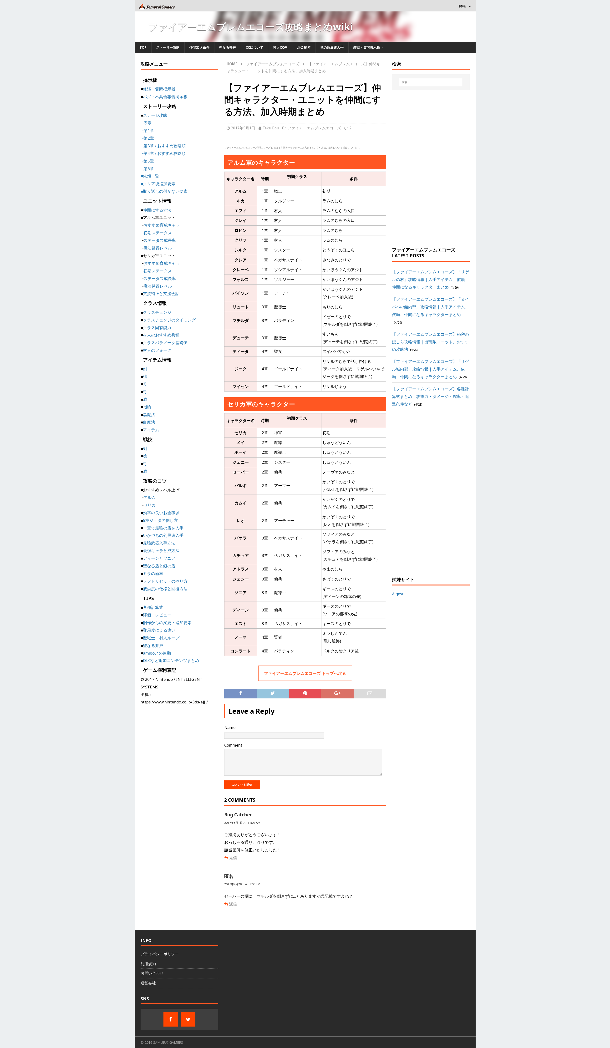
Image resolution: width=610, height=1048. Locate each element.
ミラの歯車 (153, 573)
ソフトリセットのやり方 (165, 581)
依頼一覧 (151, 176)
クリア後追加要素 (159, 183)
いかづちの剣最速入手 (163, 535)
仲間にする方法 (157, 210)
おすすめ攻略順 (171, 145)
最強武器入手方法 (159, 543)
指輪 (147, 407)
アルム (149, 497)
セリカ (149, 505)
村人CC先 (280, 47)
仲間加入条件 (199, 47)
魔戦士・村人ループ (161, 638)
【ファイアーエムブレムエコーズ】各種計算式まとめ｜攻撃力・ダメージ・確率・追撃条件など (430, 396)
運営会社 (148, 983)
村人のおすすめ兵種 (161, 335)
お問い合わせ (152, 973)
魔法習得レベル (157, 248)
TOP (143, 47)
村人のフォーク (157, 350)
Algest (398, 593)
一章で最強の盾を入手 (163, 528)
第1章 (148, 130)
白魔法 (149, 422)
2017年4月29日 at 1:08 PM (242, 884)
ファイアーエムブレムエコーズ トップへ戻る (305, 673)
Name (229, 727)
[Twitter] (188, 1019)
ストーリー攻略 (168, 47)
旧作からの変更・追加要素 (167, 622)
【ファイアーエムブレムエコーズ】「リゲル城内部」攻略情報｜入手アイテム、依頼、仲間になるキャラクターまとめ (430, 369)
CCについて (254, 47)
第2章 (148, 138)
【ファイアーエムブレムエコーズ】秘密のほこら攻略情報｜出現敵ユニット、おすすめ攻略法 (430, 341)
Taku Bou (271, 128)
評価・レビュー (157, 615)
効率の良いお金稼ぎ (161, 512)
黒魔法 (149, 414)
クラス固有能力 (157, 327)
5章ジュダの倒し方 (160, 520)
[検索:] (431, 82)
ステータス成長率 (159, 240)
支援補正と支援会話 (161, 293)
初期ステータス (157, 232)
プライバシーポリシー (160, 953)
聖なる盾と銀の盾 (159, 566)
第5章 (148, 161)
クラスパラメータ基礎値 (165, 342)
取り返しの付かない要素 (165, 191)
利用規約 (148, 963)
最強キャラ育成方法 (161, 550)
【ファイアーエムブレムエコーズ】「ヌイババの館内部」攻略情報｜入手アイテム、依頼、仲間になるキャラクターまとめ (430, 306)
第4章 (148, 153)
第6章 (148, 168)
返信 (233, 857)
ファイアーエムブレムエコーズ (314, 128)
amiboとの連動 (157, 653)
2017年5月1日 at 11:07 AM (242, 823)
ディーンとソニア (159, 558)
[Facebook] (170, 1019)
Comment (233, 745)
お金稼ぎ (303, 47)
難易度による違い (159, 630)
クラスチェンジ (157, 312)
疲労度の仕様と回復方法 (165, 588)
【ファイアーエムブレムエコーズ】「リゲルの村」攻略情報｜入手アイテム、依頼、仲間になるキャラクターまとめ (430, 279)
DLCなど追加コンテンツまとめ (171, 660)
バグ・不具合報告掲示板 (165, 96)
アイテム (151, 429)
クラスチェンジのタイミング (169, 320)
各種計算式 (153, 607)
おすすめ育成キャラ (161, 225)
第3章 (148, 145)
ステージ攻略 (155, 115)
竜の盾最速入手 (332, 47)
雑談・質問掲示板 (366, 47)
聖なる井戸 (227, 47)
